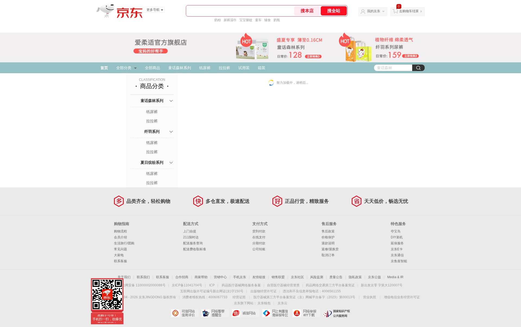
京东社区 (297, 277)
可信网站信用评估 (185, 313)
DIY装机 (397, 237)
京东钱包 (264, 303)
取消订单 (328, 255)
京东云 (282, 303)
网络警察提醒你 (215, 313)
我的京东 (373, 11)
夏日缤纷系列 (152, 162)
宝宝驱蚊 (245, 20)
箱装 (261, 68)
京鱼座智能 (399, 261)
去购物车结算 (409, 11)
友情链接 (258, 277)
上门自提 (189, 231)
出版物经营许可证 (263, 291)
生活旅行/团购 (124, 243)
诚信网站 (245, 313)
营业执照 (369, 297)
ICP (212, 285)
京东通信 (397, 255)
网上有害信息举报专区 (276, 313)
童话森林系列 (179, 68)
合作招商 (181, 277)
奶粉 (217, 20)
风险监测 (316, 277)
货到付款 (258, 231)
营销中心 (220, 277)
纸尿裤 (205, 68)
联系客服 (120, 261)
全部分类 (123, 68)
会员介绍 (120, 237)
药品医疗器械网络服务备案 (241, 285)
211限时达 (191, 237)
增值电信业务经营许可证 (402, 297)
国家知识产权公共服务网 (337, 313)
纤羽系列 (152, 131)
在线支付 (258, 237)
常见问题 (120, 249)
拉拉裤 (224, 68)
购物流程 (120, 231)
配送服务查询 (193, 243)
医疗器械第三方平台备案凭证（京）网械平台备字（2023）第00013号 (304, 297)
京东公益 (374, 277)
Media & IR (395, 277)
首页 (104, 68)
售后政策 (328, 231)
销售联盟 (278, 277)
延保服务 (397, 243)
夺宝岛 (396, 231)
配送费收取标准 (194, 249)
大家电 (119, 255)
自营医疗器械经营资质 (283, 285)
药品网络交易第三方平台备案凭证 (330, 285)
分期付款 (258, 243)
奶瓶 (277, 20)
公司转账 (258, 249)
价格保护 (328, 237)
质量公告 (335, 277)
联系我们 (143, 277)
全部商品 (152, 68)
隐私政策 (355, 277)
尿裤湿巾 (230, 20)
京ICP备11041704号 (187, 285)
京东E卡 (397, 249)
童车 (258, 20)
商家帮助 (201, 277)
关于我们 (124, 277)
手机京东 (239, 277)
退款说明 (328, 243)
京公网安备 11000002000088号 (142, 285)
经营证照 (239, 297)
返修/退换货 (330, 249)
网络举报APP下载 (306, 313)
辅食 (267, 20)
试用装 (244, 68)
